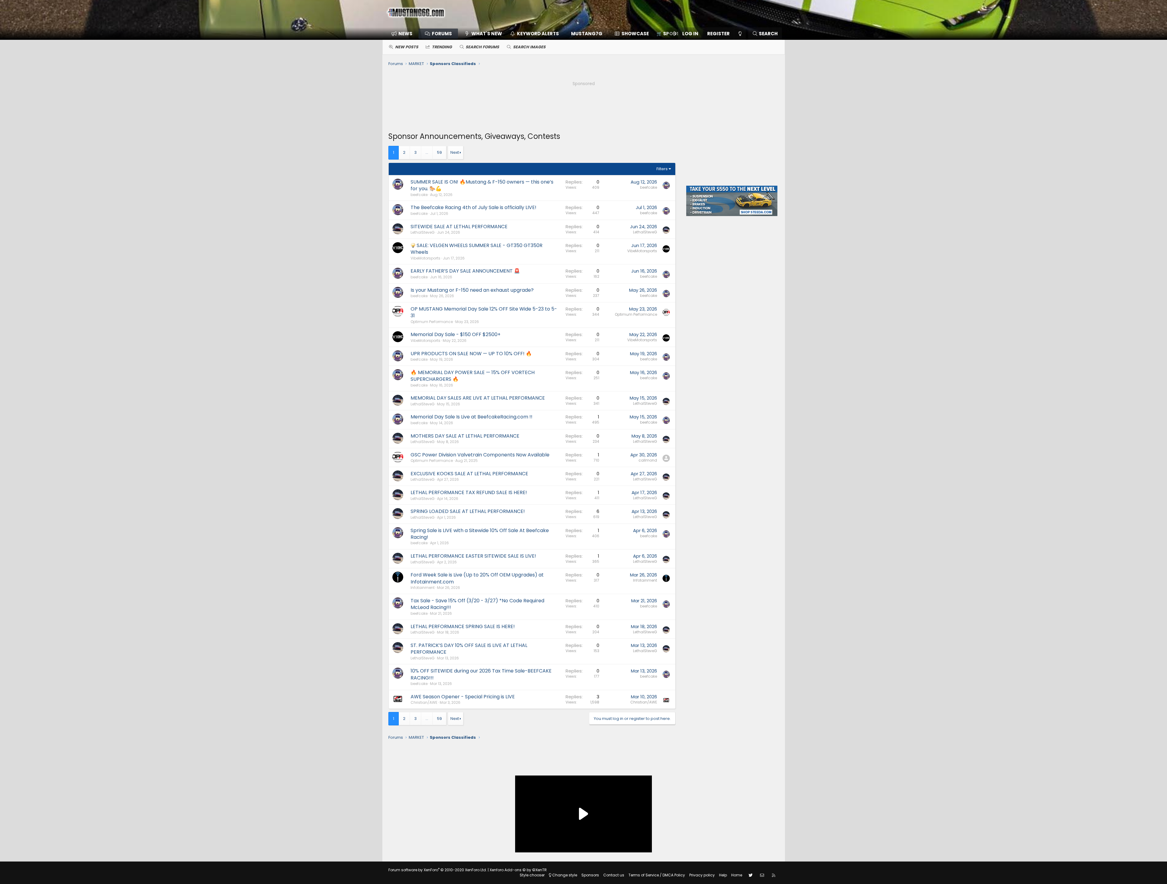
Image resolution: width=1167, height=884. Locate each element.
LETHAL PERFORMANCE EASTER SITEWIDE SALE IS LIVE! (473, 555)
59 (439, 152)
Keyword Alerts (538, 33)
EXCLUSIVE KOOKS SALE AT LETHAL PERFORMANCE (469, 473)
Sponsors (590, 875)
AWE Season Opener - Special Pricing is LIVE (463, 696)
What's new (486, 33)
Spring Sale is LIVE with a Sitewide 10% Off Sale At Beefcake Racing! (480, 534)
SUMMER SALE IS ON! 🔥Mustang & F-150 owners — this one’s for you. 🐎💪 (482, 185)
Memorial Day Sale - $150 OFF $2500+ (456, 334)
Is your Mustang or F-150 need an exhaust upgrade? (472, 290)
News (405, 33)
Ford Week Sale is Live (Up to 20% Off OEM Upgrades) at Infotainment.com (477, 578)
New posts (406, 47)
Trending (442, 47)
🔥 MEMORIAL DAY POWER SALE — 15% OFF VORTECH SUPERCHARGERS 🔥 (473, 376)
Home (736, 875)
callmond (648, 460)
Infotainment (423, 587)
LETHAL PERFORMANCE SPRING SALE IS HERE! (463, 626)
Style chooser (532, 875)
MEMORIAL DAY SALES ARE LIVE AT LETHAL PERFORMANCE (478, 397)
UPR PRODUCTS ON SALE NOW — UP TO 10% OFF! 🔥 (471, 353)
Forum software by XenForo (437, 869)
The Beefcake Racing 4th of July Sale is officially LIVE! (473, 207)
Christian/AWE (424, 702)
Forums (442, 33)
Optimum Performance (432, 321)
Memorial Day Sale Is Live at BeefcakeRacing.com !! (471, 416)
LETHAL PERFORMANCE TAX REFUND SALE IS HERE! (469, 492)
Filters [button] (662, 169)
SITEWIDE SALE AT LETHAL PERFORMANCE (459, 226)
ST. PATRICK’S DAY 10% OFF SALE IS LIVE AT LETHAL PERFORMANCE (469, 648)
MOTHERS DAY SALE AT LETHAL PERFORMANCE (465, 435)
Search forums (482, 47)
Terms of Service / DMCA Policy (656, 875)
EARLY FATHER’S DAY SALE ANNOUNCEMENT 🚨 (465, 270)
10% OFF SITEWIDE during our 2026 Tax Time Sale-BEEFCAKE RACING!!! (481, 674)
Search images (529, 47)
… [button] (426, 152)
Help (723, 875)
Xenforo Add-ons (518, 869)
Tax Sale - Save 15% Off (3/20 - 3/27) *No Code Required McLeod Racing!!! (477, 604)
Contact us (613, 875)
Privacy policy (702, 875)
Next (454, 152)
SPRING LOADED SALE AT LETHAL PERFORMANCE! (468, 511)
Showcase (635, 33)
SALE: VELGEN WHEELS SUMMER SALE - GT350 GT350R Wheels (476, 249)
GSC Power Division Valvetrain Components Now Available (480, 454)
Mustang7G (586, 33)
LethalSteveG (423, 232)
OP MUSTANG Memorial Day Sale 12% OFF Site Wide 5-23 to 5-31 (484, 312)
